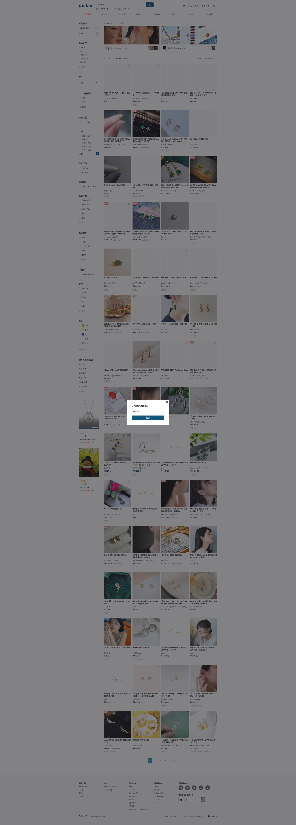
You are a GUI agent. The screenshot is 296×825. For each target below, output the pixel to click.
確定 (148, 418)
